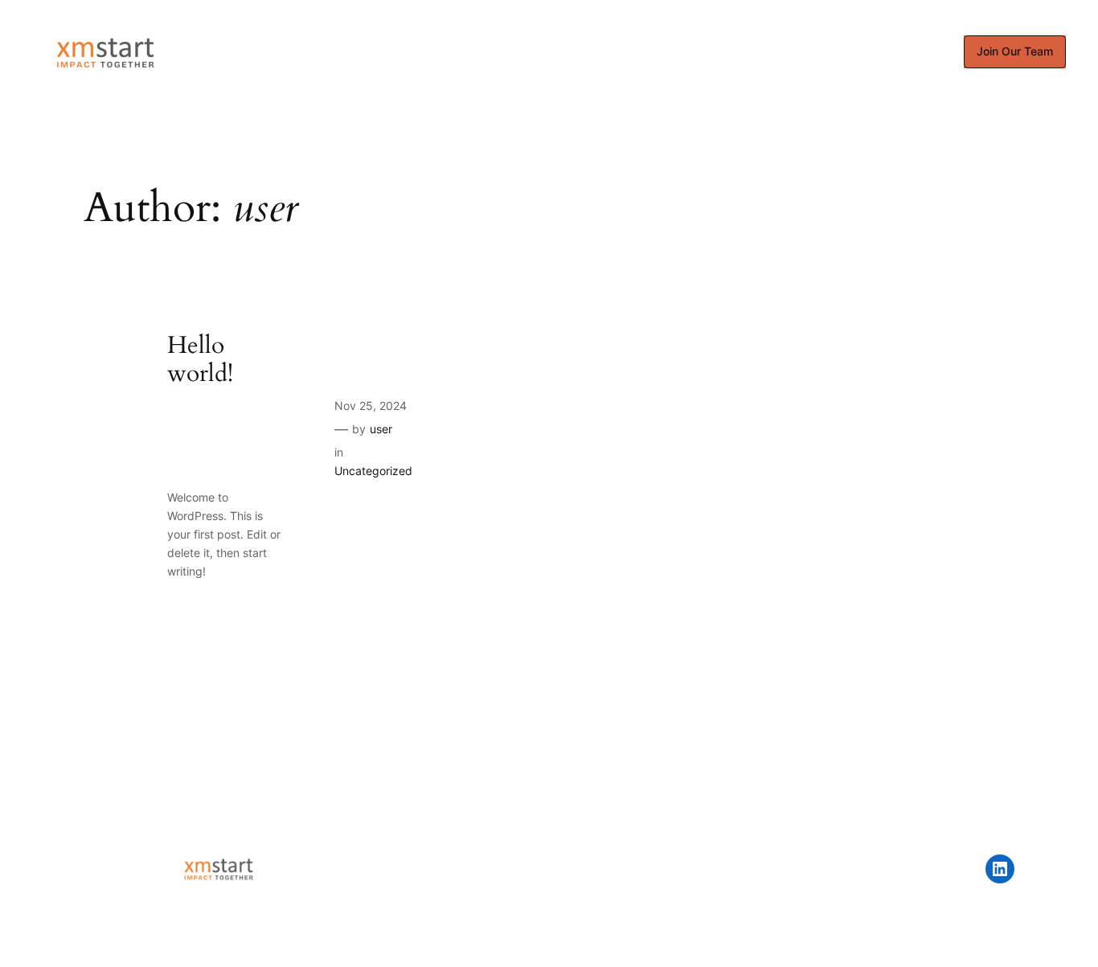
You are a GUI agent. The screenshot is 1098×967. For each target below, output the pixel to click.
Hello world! (200, 360)
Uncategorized (373, 470)
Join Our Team (1015, 51)
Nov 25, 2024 (370, 405)
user (381, 429)
